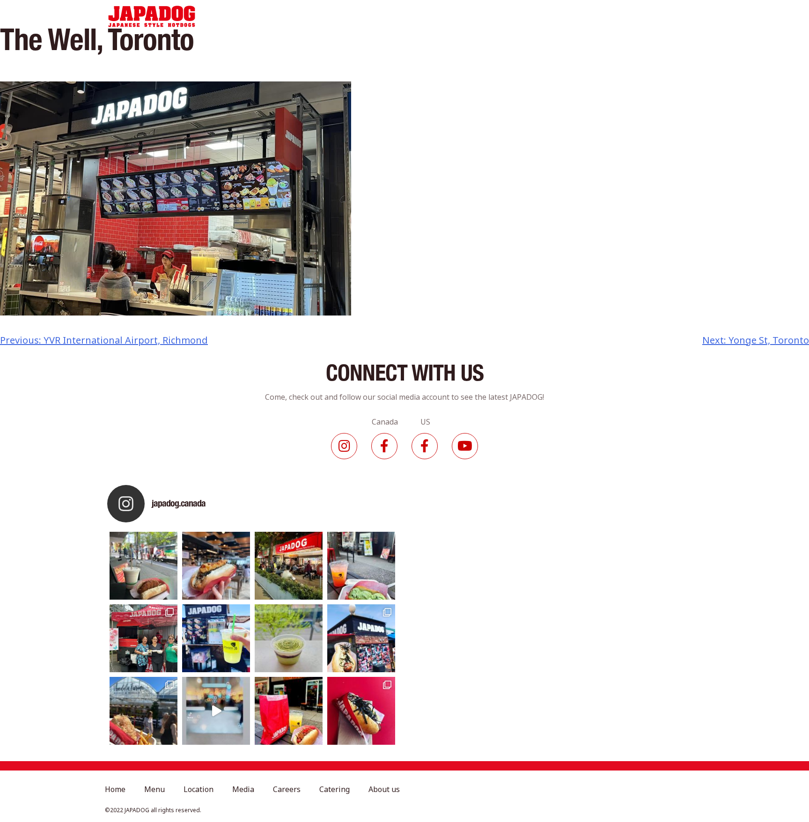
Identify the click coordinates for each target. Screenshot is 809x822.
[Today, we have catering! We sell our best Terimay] (361, 711)
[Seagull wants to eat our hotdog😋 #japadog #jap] (361, 638)
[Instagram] (344, 446)
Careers (465, 16)
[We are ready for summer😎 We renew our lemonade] (216, 638)
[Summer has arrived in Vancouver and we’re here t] (289, 566)
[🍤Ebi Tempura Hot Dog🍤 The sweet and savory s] (216, 566)
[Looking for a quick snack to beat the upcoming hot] (361, 566)
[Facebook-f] (384, 446)
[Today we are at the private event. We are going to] (143, 711)
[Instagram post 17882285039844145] (216, 711)
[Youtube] (465, 446)
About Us (565, 16)
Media (421, 16)
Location (375, 16)
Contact (669, 16)
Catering (514, 16)
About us (384, 789)
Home (291, 16)
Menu (330, 16)
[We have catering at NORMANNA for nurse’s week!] (143, 638)
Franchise (618, 16)
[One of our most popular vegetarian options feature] (143, 566)
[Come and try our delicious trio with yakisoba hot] (289, 711)
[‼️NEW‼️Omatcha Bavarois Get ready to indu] (289, 638)
